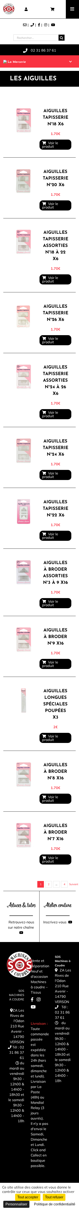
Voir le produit (50, 145)
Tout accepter (27, 1197)
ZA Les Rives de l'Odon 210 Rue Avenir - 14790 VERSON (17, 1026)
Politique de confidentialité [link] (54, 1204)
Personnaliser (16, 1204)
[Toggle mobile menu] (72, 9)
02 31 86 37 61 (16, 1052)
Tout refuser (54, 1197)
